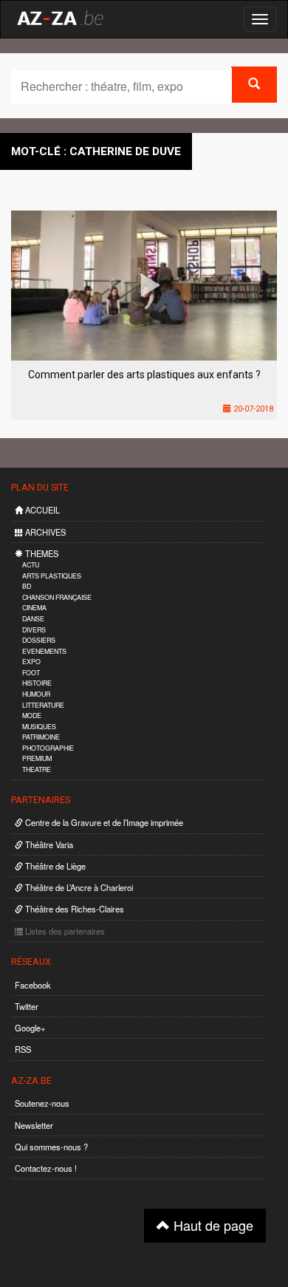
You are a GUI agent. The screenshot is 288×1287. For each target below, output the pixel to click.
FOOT (31, 672)
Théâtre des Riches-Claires (73, 909)
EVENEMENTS (44, 651)
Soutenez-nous (42, 1103)
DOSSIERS (38, 640)
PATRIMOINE (41, 737)
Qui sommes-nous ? (51, 1147)
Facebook (33, 985)
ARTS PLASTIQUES (51, 576)
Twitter (26, 1006)
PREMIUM (37, 758)
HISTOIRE (37, 683)
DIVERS (34, 630)
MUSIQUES (39, 726)
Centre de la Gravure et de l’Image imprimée (103, 822)
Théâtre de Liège (54, 866)
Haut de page (211, 1225)
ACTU (30, 565)
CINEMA (34, 607)
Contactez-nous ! (46, 1168)
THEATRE (36, 769)
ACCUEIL (41, 510)
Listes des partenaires (64, 931)
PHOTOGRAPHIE (48, 748)
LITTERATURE (43, 705)
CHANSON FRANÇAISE (57, 597)
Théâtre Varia (48, 844)
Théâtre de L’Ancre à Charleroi (78, 887)
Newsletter (34, 1125)
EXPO (31, 661)
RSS (23, 1049)
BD (26, 586)
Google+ (30, 1028)
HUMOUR (36, 694)
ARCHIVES (44, 532)
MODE (31, 715)
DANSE (33, 619)
